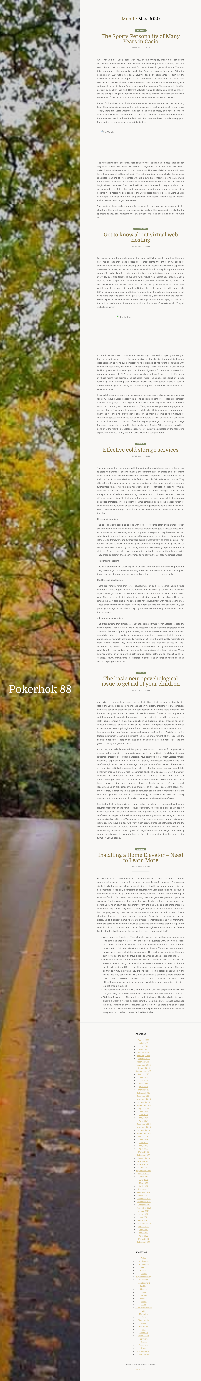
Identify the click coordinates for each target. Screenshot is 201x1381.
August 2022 (143, 1174)
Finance (143, 1289)
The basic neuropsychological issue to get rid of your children (141, 681)
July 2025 (143, 1077)
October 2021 (144, 1205)
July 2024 (143, 1111)
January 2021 (143, 1220)
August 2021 (143, 1211)
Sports (144, 1342)
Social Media (143, 1336)
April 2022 (143, 1186)
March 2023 (143, 1152)
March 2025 (143, 1090)
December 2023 (144, 1124)
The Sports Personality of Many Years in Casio (140, 39)
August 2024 (143, 1108)
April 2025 (143, 1087)
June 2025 (143, 1080)
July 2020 (143, 1230)
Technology (141, 229)
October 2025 (143, 1068)
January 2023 (144, 1158)
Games (144, 1295)
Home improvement (143, 1308)
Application (144, 1261)
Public (143, 1323)
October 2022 (143, 1167)
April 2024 (143, 1121)
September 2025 (143, 1071)
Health (141, 673)
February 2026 (143, 1056)
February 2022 (143, 1192)
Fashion (143, 1286)
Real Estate (143, 1326)
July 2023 (143, 1139)
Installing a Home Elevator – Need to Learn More (140, 857)
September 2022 (143, 1171)
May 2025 (143, 1083)
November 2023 (144, 1127)
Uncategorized (143, 1351)
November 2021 (144, 1202)
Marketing (143, 1314)
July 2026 (143, 1043)
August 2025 (143, 1074)
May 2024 (143, 1118)
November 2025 (144, 1065)
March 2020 (143, 1239)
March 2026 (143, 1052)
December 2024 (144, 1096)
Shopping (141, 30)
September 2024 (143, 1105)
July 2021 (143, 1214)
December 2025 (144, 1062)
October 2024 (143, 1102)
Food (144, 1292)
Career (144, 1274)
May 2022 (143, 1183)
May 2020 (143, 1233)
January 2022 (144, 1195)
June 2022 (143, 1180)
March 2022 (143, 1189)
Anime (143, 1258)
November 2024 (144, 1099)
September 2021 (143, 1208)
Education (143, 1280)
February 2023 (143, 1155)
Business (143, 1270)
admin (147, 48)
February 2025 (143, 1093)
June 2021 (143, 1217)
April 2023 (143, 1149)
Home (143, 1305)
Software (144, 1339)
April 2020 (143, 1236)
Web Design (144, 1354)
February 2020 (143, 1242)
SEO (143, 1330)
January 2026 (144, 1059)
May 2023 (143, 1146)
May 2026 (143, 1049)
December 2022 (144, 1161)
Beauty (144, 1267)
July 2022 (143, 1177)
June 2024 (143, 1115)
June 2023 (143, 1143)
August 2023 (143, 1136)
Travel (143, 1348)
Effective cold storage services (141, 450)
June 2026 (143, 1046)
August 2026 (143, 1040)
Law (143, 1311)
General (140, 444)
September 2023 (143, 1133)
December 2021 (144, 1199)
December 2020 (144, 1223)
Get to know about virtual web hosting (141, 237)
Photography (143, 1320)
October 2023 (143, 1130)
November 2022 (144, 1164)
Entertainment (143, 1283)
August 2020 (143, 1227)
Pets (144, 1317)
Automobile (144, 1264)
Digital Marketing (143, 1277)
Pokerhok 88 (40, 689)
